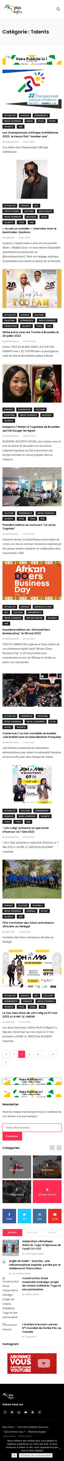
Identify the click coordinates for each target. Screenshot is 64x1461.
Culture (28, 211)
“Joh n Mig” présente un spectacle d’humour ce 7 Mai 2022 (25, 829)
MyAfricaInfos (32, 1294)
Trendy (51, 1233)
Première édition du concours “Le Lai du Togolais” (29, 526)
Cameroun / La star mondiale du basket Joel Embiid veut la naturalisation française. (32, 735)
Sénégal (31, 911)
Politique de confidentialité (35, 1455)
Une (21, 127)
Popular (32, 1233)
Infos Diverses (12, 121)
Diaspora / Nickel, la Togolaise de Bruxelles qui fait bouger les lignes (31, 428)
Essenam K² (31, 1336)
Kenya (29, 121)
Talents (8, 127)
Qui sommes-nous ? (14, 1431)
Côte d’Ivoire (11, 211)
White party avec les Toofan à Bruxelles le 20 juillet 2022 (30, 334)
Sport (52, 121)
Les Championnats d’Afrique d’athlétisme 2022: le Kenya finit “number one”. (30, 134)
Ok (14, 1455)
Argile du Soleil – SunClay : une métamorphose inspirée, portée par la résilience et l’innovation (35, 1264)
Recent (12, 1233)
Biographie (24, 410)
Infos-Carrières (35, 722)
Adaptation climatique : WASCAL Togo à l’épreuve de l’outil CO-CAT (41, 1245)
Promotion (10, 326)
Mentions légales (37, 1431)
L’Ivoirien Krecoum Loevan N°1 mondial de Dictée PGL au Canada (41, 1328)
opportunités (34, 618)
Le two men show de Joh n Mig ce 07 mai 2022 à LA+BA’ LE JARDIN (29, 1014)
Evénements (41, 115)
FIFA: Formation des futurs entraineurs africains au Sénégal (28, 924)
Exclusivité (45, 211)
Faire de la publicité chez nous (33, 1427)
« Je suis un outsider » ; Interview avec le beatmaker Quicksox (29, 230)
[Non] (60, 1448)
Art (36, 206)
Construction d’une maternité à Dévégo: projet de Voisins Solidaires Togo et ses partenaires (41, 1284)
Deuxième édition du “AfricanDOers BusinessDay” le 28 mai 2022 (26, 631)
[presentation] (52, 1147)
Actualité (9, 115)
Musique (31, 217)
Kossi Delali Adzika (35, 1253)
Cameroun (26, 716)
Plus (41, 121)
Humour (8, 816)
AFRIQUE (25, 115)
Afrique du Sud (43, 607)
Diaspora (9, 321)
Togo (21, 222)
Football (37, 905)
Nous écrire (8, 1427)
